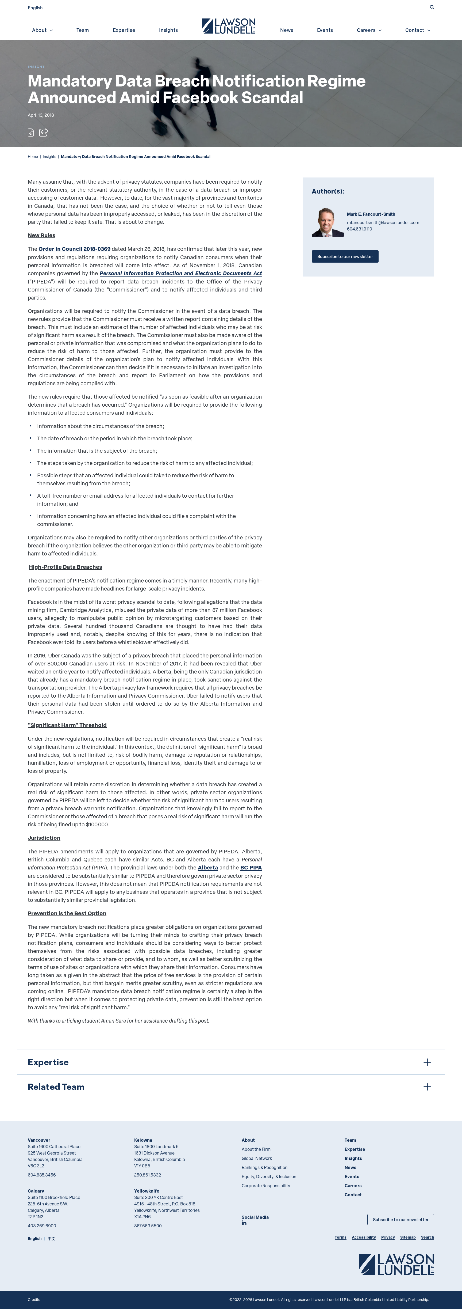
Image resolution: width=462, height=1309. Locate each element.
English (35, 8)
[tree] (231, 1074)
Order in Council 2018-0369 (74, 249)
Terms (340, 1237)
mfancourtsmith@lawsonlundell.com (383, 222)
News (286, 30)
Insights (168, 30)
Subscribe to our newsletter (345, 256)
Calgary (36, 1191)
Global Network (257, 1158)
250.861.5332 (147, 1175)
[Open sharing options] (43, 132)
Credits (34, 1299)
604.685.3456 (42, 1175)
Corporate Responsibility (266, 1186)
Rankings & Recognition (264, 1167)
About (39, 30)
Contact (414, 30)
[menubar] (231, 25)
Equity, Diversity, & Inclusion (269, 1176)
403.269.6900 (42, 1226)
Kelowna (143, 1140)
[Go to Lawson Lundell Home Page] (396, 1264)
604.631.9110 (359, 229)
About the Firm (256, 1149)
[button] (432, 7)
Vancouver (39, 1140)
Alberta (208, 867)
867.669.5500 (148, 1226)
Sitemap (408, 1237)
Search (427, 1237)
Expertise (124, 30)
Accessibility (364, 1237)
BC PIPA (251, 867)
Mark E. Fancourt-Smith (371, 214)
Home (33, 156)
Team (82, 30)
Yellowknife (146, 1191)
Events (325, 30)
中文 (51, 1238)
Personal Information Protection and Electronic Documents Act (181, 273)
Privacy (388, 1237)
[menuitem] (229, 25)
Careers (366, 30)
